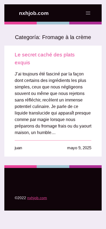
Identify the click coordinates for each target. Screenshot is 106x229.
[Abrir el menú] (88, 13)
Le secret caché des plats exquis (45, 58)
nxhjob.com (34, 13)
